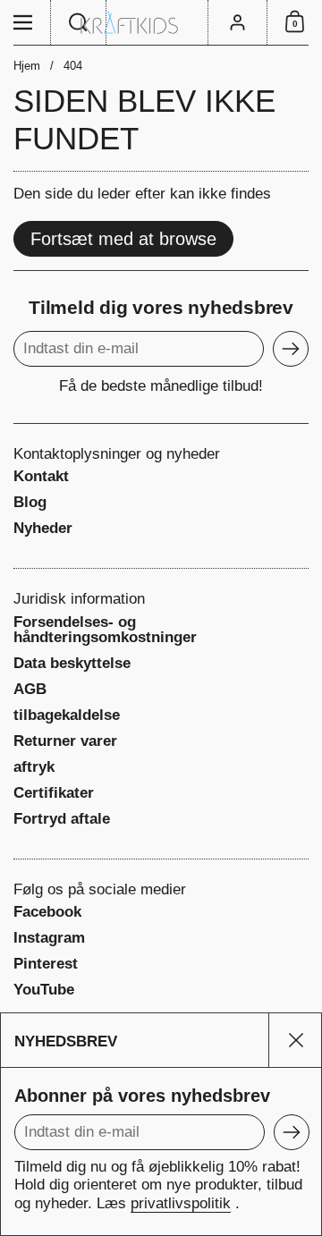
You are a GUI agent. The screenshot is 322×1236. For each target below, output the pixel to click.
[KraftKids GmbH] (161, 22)
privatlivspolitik (181, 1203)
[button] (78, 22)
